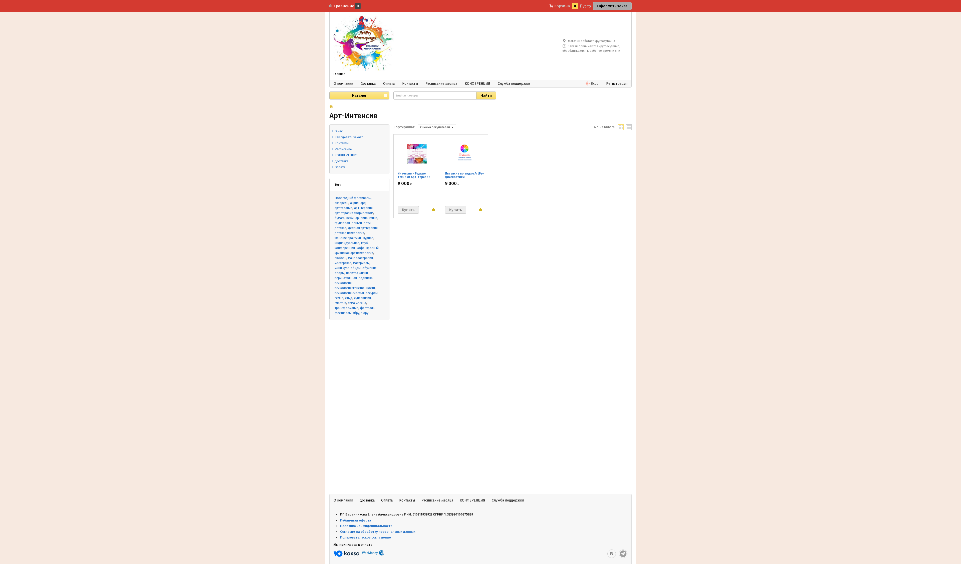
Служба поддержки (514, 84)
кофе (361, 248)
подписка (366, 278)
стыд (348, 298)
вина (364, 218)
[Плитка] (621, 127)
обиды (356, 268)
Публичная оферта (355, 520)
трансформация (346, 308)
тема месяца (357, 303)
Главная (339, 74)
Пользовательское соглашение (366, 537)
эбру (356, 313)
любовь (340, 258)
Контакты (410, 84)
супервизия (362, 298)
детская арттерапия (363, 228)
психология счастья (349, 293)
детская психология (349, 233)
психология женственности (355, 288)
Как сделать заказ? (349, 137)
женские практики (348, 238)
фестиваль (343, 313)
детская (340, 228)
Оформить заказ (612, 6)
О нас (339, 131)
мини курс (342, 268)
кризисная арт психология (354, 253)
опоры (339, 273)
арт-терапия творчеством (354, 213)
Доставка (368, 84)
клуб (364, 243)
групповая (342, 223)
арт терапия (343, 208)
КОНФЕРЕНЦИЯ (477, 84)
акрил (354, 203)
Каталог (359, 95)
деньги (357, 223)
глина (373, 218)
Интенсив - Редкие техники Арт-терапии (414, 175)
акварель (341, 203)
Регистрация (616, 84)
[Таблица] (629, 127)
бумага (340, 218)
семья (339, 298)
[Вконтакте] (611, 554)
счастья (340, 303)
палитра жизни (357, 273)
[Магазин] (331, 107)
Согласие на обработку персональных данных (377, 532)
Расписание (343, 149)
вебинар (352, 218)
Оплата (389, 84)
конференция (345, 248)
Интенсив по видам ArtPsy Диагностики (464, 175)
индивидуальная (347, 243)
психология (343, 283)
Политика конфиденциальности (366, 526)
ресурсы (372, 293)
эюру (364, 313)
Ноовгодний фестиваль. (353, 198)
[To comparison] (433, 210)
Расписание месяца (441, 84)
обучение (369, 268)
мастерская (343, 263)
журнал (368, 238)
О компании (343, 84)
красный (372, 248)
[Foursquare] (623, 554)
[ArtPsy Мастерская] (364, 43)
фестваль (367, 308)
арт (362, 203)
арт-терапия (363, 208)
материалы (361, 263)
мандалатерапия (360, 258)
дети (367, 223)
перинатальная (346, 278)
